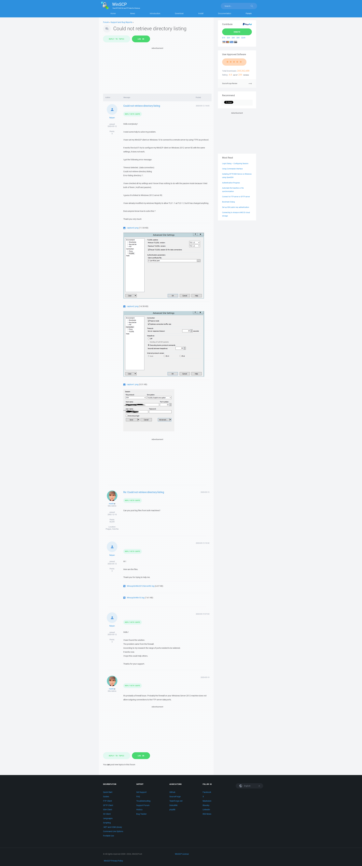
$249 (243, 38)
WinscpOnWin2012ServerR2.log (140, 586)
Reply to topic (116, 39)
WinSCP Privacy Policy (113, 860)
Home (113, 13)
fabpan (112, 117)
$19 (223, 38)
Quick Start (107, 792)
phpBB (172, 809)
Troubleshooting (143, 801)
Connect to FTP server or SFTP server (236, 197)
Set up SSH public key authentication (235, 207)
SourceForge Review (229, 83)
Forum (249, 13)
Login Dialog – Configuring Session (235, 163)
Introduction (155, 13)
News (132, 13)
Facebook (207, 792)
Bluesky (206, 805)
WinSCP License (182, 854)
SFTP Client (108, 805)
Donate (237, 32)
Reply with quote (132, 114)
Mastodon (207, 801)
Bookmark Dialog (228, 202)
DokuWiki (173, 805)
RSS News (207, 814)
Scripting (107, 822)
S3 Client (107, 814)
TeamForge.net (175, 801)
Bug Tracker (141, 814)
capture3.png (132, 228)
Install (200, 13)
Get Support (141, 792)
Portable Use (108, 835)
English (247, 786)
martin (111, 503)
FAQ (138, 796)
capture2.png (132, 306)
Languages (108, 818)
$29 (228, 38)
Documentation (224, 13)
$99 (238, 38)
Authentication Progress (231, 183)
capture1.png (132, 384)
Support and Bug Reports (121, 22)
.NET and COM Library (112, 827)
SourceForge (175, 796)
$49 (233, 38)
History (139, 809)
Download (179, 13)
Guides (106, 796)
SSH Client (107, 809)
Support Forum (142, 805)
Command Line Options (113, 831)
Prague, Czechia (112, 529)
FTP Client (107, 801)
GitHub (172, 792)
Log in (141, 39)
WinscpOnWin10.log (135, 597)
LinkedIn (206, 809)
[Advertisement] (157, 69)
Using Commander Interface (232, 169)
